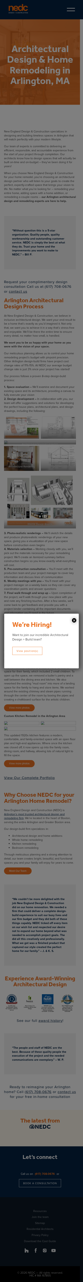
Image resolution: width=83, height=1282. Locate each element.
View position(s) (27, 651)
